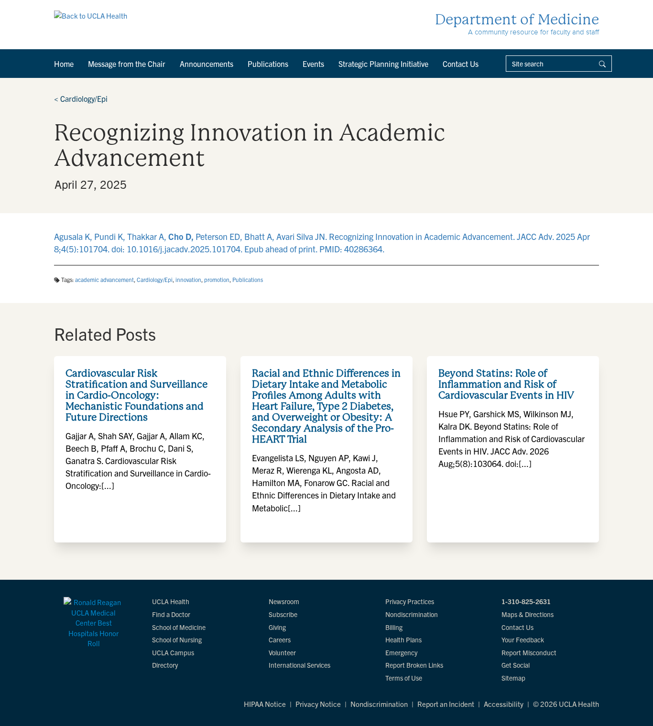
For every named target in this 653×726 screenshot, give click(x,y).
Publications (268, 63)
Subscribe (283, 614)
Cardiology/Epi (81, 98)
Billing (394, 627)
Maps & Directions (527, 614)
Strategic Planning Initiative (383, 63)
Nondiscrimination (411, 614)
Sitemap (513, 677)
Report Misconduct (528, 652)
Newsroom (284, 601)
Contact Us (461, 63)
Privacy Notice (318, 703)
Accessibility (503, 703)
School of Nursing (177, 639)
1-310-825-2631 (526, 601)
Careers (280, 639)
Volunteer (282, 652)
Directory (165, 665)
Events (313, 63)
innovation (188, 279)
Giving (277, 627)
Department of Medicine (517, 19)
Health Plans (403, 639)
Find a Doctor (171, 614)
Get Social (515, 665)
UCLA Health (170, 601)
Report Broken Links (414, 665)
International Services (299, 665)
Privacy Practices (409, 601)
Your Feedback (522, 639)
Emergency (401, 652)
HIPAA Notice (265, 703)
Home (64, 63)
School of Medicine (179, 627)
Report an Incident (445, 703)
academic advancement (104, 279)
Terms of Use (403, 677)
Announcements (206, 63)
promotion (216, 279)
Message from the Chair (126, 63)
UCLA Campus (173, 652)
